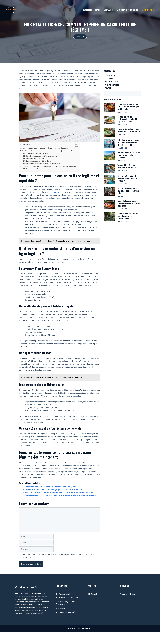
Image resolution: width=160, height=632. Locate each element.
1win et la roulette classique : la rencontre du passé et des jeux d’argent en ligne (60, 495)
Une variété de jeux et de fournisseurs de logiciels (43, 163)
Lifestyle (147, 10)
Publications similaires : (34, 169)
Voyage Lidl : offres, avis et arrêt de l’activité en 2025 (127, 166)
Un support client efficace (35, 158)
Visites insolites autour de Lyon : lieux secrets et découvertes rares (127, 216)
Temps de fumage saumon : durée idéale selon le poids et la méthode (128, 203)
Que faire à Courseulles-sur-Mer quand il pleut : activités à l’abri (128, 191)
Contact (61, 608)
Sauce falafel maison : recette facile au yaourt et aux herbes (128, 130)
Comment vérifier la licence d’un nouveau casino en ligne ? (50, 487)
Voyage (108, 10)
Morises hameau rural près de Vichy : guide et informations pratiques (128, 155)
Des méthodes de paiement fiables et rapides (41, 156)
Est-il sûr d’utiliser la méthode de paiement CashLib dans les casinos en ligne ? (59, 493)
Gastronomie (91, 10)
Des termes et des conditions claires (38, 161)
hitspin (56, 192)
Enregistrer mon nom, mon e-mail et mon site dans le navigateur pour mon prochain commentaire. (57, 555)
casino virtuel (34, 463)
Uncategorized (112, 85)
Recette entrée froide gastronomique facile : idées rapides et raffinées (128, 119)
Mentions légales (64, 594)
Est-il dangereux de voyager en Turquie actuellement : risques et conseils (128, 142)
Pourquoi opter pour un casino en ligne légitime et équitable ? (46, 148)
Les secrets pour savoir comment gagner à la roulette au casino (53, 490)
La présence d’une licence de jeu (37, 153)
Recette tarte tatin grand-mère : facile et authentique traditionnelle (128, 106)
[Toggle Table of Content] (75, 145)
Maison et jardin (127, 10)
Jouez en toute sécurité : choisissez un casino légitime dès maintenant (50, 166)
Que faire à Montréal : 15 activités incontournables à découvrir (127, 178)
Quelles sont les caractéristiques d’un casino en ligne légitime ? (47, 151)
